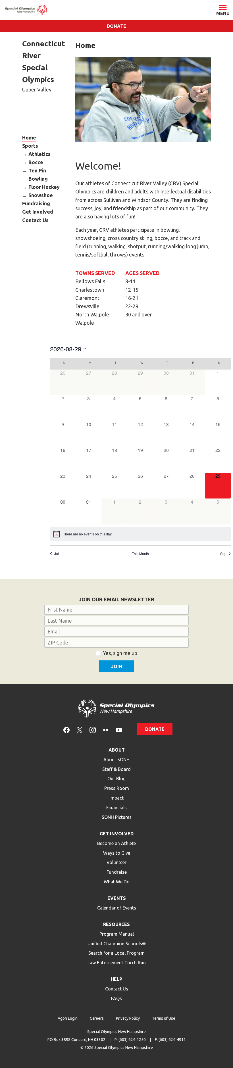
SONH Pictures (117, 817)
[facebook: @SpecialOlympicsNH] (66, 729)
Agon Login (68, 1018)
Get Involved (37, 211)
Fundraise (117, 872)
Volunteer (116, 862)
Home (29, 137)
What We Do (117, 881)
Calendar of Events (116, 907)
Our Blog (116, 778)
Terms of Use (163, 1018)
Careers (97, 1018)
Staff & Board (116, 769)
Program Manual (116, 933)
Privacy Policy (128, 1018)
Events (116, 898)
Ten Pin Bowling (38, 174)
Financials (116, 807)
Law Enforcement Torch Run (117, 962)
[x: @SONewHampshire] (79, 729)
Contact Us (35, 220)
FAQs (116, 998)
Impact (116, 797)
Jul (56, 553)
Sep (223, 553)
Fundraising (36, 203)
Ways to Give (116, 853)
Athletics (39, 154)
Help (116, 979)
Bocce (35, 162)
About (117, 749)
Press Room (116, 788)
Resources (116, 924)
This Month (140, 553)
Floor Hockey (44, 187)
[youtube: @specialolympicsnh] (119, 729)
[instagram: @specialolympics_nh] (93, 729)
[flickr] (106, 729)
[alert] (140, 534)
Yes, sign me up (120, 653)
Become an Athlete (116, 843)
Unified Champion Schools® (117, 943)
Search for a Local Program (116, 953)
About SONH (116, 759)
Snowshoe (40, 195)
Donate (116, 26)
